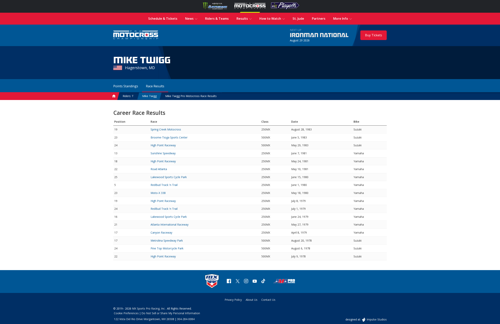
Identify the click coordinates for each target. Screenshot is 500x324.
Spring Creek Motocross (166, 129)
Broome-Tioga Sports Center (169, 137)
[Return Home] (135, 35)
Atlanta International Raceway (169, 224)
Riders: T (128, 96)
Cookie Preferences (126, 313)
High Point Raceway (163, 145)
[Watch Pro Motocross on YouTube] (254, 281)
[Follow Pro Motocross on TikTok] (263, 281)
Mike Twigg (149, 96)
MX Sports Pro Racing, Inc (149, 308)
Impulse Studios (376, 319)
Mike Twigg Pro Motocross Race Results (191, 96)
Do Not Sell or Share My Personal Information (170, 313)
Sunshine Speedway (163, 153)
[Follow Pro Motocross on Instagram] (246, 281)
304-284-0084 (186, 319)
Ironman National (319, 35)
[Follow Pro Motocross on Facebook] (229, 281)
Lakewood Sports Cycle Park (169, 177)
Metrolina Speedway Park (167, 240)
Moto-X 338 (158, 193)
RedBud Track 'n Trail (164, 185)
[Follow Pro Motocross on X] (237, 281)
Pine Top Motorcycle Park (167, 248)
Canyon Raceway (161, 232)
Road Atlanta (159, 169)
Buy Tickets (373, 35)
